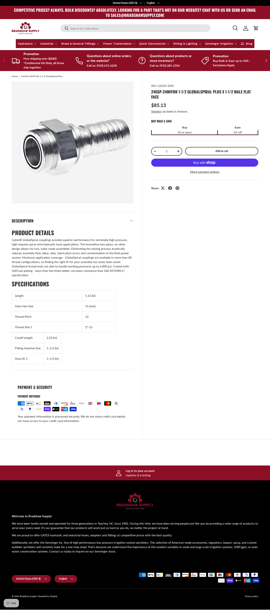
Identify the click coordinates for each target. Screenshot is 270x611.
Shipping (156, 111)
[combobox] (135, 28)
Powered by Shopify (47, 596)
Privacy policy (251, 596)
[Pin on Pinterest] (177, 188)
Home (15, 76)
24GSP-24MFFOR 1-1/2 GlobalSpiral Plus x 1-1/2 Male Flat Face (43, 76)
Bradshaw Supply (28, 596)
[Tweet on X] (162, 188)
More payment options (204, 171)
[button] (256, 28)
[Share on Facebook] (170, 188)
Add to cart (221, 151)
